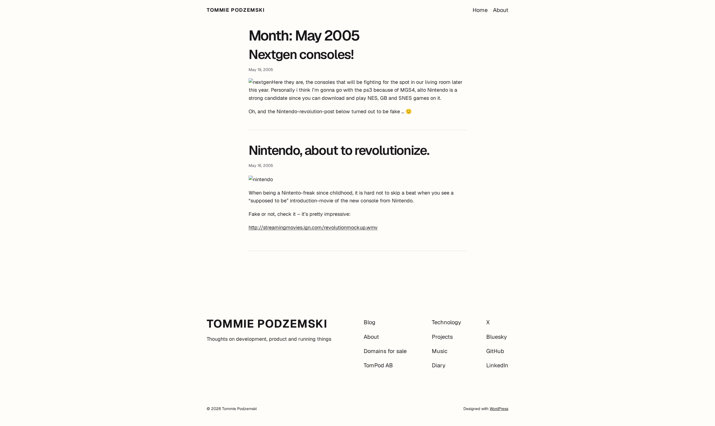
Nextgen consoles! (301, 54)
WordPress (499, 408)
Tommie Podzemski (236, 10)
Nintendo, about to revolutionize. (339, 150)
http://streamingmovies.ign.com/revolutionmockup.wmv (313, 227)
